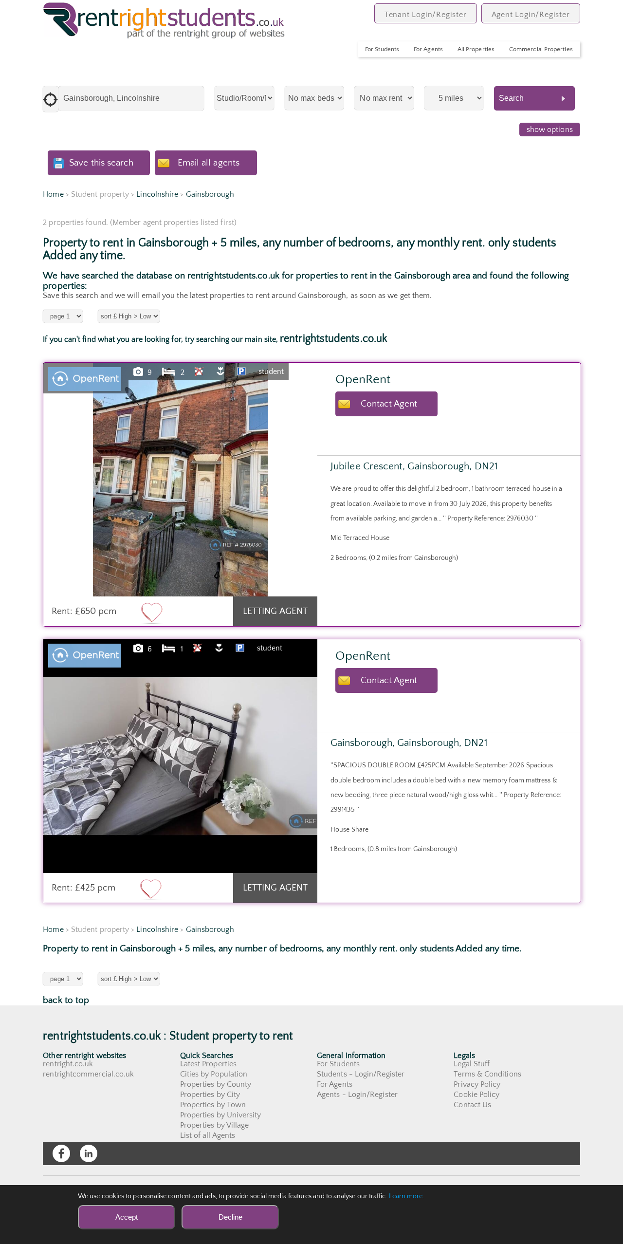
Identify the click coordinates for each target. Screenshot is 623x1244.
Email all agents (208, 163)
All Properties (476, 49)
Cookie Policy (476, 1094)
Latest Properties (208, 1063)
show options (550, 129)
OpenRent (362, 379)
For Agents (428, 49)
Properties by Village (214, 1125)
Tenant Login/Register (426, 14)
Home (53, 194)
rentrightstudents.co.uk (333, 339)
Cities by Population (214, 1074)
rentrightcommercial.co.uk (88, 1074)
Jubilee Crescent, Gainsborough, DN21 (414, 466)
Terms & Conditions (487, 1074)
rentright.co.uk (68, 1063)
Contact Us (472, 1104)
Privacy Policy (477, 1084)
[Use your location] (50, 99)
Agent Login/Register (531, 14)
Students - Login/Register (360, 1074)
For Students (382, 49)
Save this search (101, 163)
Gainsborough (210, 194)
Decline (230, 1217)
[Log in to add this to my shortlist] (152, 612)
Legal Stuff (472, 1063)
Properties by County (216, 1084)
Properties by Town (213, 1104)
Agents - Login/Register (357, 1094)
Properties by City (210, 1094)
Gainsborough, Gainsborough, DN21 (409, 742)
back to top (66, 1000)
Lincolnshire (157, 194)
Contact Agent (389, 404)
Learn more (406, 1196)
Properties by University (220, 1115)
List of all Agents (207, 1135)
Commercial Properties (541, 49)
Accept (126, 1217)
